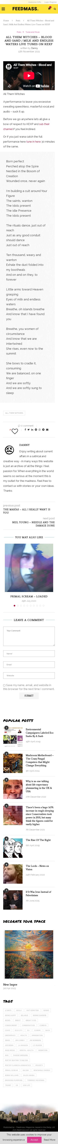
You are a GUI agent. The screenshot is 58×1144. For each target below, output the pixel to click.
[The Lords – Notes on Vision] (13, 874)
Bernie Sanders (39, 1015)
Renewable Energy (42, 1070)
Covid (7, 1030)
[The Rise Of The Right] (13, 848)
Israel (7, 1040)
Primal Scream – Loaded (29, 596)
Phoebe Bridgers (20, 1055)
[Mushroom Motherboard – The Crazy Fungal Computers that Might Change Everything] (13, 763)
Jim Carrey (20, 1040)
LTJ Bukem (37, 1045)
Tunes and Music (33, 32)
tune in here (33, 141)
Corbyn (43, 1025)
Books (7, 1020)
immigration (37, 1035)
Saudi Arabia (28, 1075)
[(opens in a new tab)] (29, 954)
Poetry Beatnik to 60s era (16, 1060)
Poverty (39, 1065)
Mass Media (10, 1050)
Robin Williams (11, 1075)
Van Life (26, 1085)
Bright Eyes (31, 1020)
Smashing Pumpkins (13, 1080)
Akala (19, 1010)
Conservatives (28, 1025)
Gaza (47, 1030)
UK (17, 1085)
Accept (34, 1140)
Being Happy (10, 1015)
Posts (18, 20)
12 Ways (8, 1010)
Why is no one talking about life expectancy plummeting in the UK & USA (39, 786)
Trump (8, 1085)
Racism (26, 1070)
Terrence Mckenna (35, 1080)
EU (28, 1030)
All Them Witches (14, 413)
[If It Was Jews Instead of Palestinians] (13, 900)
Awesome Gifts (34, 2)
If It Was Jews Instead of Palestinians (38, 893)
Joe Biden (9, 1045)
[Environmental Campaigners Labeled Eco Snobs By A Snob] (13, 737)
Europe (37, 1030)
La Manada (23, 1045)
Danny (34, 48)
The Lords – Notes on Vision (37, 868)
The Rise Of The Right (38, 840)
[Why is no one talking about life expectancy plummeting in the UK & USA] (13, 789)
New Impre (10, 984)
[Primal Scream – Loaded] (29, 568)
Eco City (18, 1030)
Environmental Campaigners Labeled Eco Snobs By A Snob (39, 733)
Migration (42, 1050)
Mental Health (27, 1050)
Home (6, 20)
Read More (49, 1140)
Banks (46, 1010)
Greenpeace (10, 1035)
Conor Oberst (11, 1025)
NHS (6, 1055)
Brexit (18, 1020)
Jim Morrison (35, 1040)
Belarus (24, 1015)
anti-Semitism (32, 1010)
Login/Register (50, 2)
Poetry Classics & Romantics (18, 1065)
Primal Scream (11, 1070)
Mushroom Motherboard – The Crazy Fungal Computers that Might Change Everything (39, 760)
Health (23, 1035)
